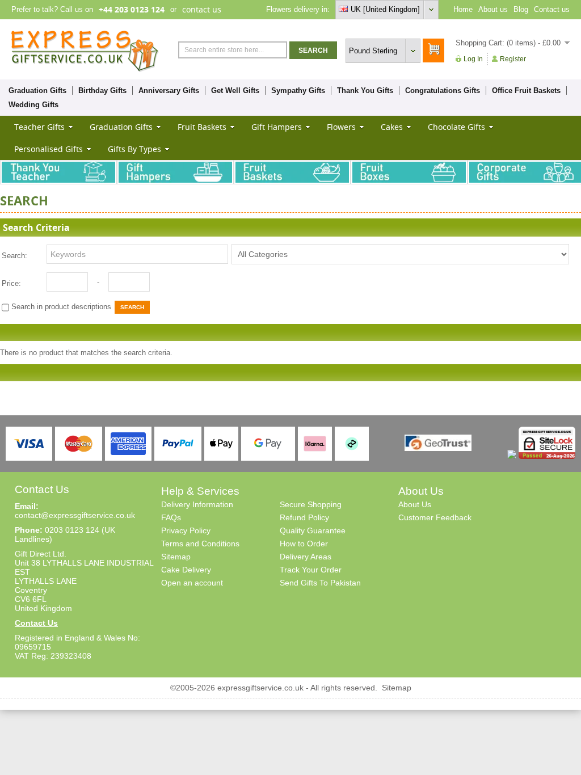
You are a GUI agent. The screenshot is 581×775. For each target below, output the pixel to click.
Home (463, 9)
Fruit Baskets (202, 126)
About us (493, 9)
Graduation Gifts (37, 90)
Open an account (192, 582)
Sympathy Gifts (298, 90)
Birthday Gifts (102, 90)
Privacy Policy (185, 530)
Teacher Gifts (39, 126)
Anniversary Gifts (168, 90)
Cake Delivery (186, 569)
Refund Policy (304, 517)
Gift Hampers (276, 126)
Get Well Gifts (235, 90)
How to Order (304, 543)
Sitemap (176, 556)
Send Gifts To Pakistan (320, 582)
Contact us (552, 9)
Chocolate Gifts (456, 126)
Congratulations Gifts (442, 90)
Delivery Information (197, 504)
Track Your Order (311, 569)
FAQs (171, 517)
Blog (520, 9)
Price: (11, 283)
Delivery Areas (305, 556)
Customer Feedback (434, 517)
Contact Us (36, 622)
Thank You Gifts (365, 90)
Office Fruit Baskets (526, 90)
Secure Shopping (311, 504)
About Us (414, 504)
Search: (14, 255)
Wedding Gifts (33, 104)
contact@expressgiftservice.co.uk (75, 515)
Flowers (341, 126)
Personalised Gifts (48, 149)
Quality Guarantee (313, 530)
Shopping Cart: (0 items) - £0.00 (508, 43)
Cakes (392, 126)
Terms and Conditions (200, 543)
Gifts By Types (134, 149)
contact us (201, 9)
